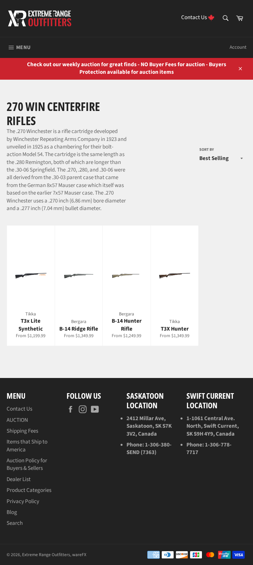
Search (15, 523)
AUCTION (17, 420)
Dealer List (19, 479)
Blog (12, 512)
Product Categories (29, 490)
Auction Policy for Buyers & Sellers (27, 464)
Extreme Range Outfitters (46, 555)
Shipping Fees (22, 431)
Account (238, 47)
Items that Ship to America (27, 445)
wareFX (79, 555)
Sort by (206, 149)
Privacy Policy (23, 501)
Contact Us (19, 409)
